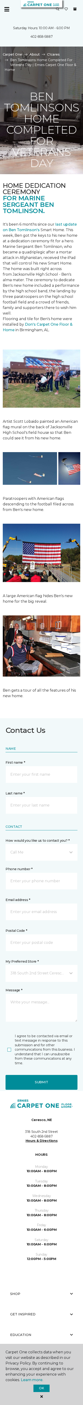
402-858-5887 (41, 37)
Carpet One (12, 54)
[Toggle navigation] (7, 9)
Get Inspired (23, 1314)
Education (20, 1335)
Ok (41, 1388)
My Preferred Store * (22, 961)
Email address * (18, 899)
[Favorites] (66, 9)
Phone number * (19, 869)
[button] (57, 9)
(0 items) (75, 9)
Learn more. (32, 1380)
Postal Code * (16, 930)
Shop (15, 1294)
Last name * (15, 793)
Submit (41, 1082)
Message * (14, 990)
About (35, 54)
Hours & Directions (42, 1141)
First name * (15, 762)
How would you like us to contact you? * (38, 840)
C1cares (53, 54)
